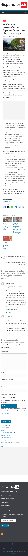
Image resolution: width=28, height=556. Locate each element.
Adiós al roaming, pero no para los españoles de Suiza (7, 226)
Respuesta (8, 312)
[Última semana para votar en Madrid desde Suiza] (7, 238)
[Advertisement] (14, 110)
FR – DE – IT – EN (6, 495)
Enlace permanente (21, 287)
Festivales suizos (5, 427)
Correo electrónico (7, 379)
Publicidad (2, 446)
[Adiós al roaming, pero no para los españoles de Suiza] (7, 219)
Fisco (16, 36)
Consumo (12, 36)
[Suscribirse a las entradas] (2, 534)
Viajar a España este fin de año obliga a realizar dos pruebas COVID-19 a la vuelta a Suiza (17, 229)
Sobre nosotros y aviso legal (9, 491)
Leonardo (9, 316)
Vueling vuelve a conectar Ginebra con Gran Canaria (14, 263)
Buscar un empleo (5, 425)
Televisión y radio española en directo (10, 442)
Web (2, 387)
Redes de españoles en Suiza (8, 432)
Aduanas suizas (7, 201)
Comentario (5, 351)
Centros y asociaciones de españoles (10, 440)
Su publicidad (5, 502)
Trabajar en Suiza (5, 435)
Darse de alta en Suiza (6, 437)
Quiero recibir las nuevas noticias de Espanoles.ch (13, 401)
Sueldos (3, 430)
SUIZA (4, 21)
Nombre (4, 372)
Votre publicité (5, 505)
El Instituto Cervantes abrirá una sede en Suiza (14, 257)
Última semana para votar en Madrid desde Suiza (7, 245)
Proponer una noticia (7, 498)
